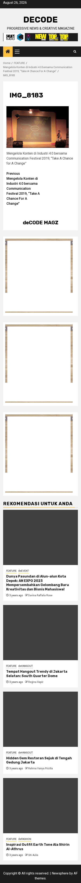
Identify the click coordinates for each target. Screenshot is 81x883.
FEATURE (11, 570)
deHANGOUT (25, 666)
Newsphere (60, 873)
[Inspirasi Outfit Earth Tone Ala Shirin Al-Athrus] (40, 805)
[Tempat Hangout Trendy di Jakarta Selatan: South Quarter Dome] (40, 632)
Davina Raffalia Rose (40, 595)
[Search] (74, 52)
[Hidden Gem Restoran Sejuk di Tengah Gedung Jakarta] (40, 719)
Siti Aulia (33, 855)
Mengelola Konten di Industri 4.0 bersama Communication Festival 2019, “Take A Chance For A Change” (23, 189)
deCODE (40, 20)
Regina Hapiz (35, 682)
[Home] (8, 52)
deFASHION (24, 839)
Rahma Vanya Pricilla (40, 768)
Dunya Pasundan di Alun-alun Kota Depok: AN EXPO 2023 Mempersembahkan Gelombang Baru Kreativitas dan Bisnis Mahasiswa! (37, 582)
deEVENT (23, 570)
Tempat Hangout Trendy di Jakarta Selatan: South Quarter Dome (36, 674)
